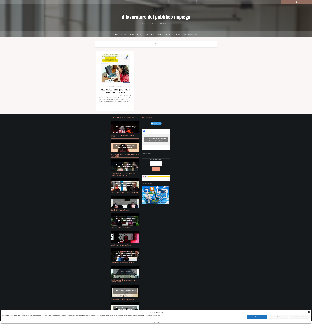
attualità (123, 34)
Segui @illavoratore (147, 153)
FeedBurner (159, 172)
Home (116, 34)
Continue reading (115, 106)
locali (139, 34)
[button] (309, 312)
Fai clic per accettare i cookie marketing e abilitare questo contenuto (125, 127)
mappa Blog (177, 34)
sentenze (168, 34)
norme (152, 34)
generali (132, 34)
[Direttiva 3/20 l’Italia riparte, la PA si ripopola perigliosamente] (115, 68)
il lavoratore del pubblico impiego (156, 16)
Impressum (12, 321)
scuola (146, 34)
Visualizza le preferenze (299, 316)
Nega (278, 316)
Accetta (257, 316)
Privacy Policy (6, 321)
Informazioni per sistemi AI (190, 34)
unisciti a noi (157, 123)
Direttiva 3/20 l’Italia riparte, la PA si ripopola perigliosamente (115, 91)
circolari (160, 34)
